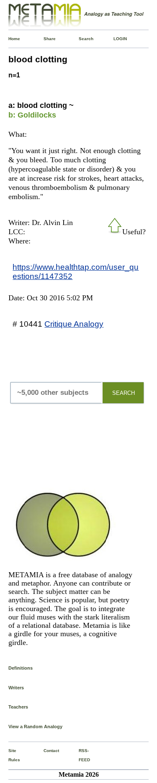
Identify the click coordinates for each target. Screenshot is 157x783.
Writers (16, 687)
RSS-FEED (80, 755)
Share (45, 38)
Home (10, 38)
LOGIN (115, 38)
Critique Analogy (73, 323)
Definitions (20, 667)
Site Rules (10, 755)
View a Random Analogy (35, 726)
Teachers (18, 706)
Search (80, 38)
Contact (45, 750)
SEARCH (123, 393)
